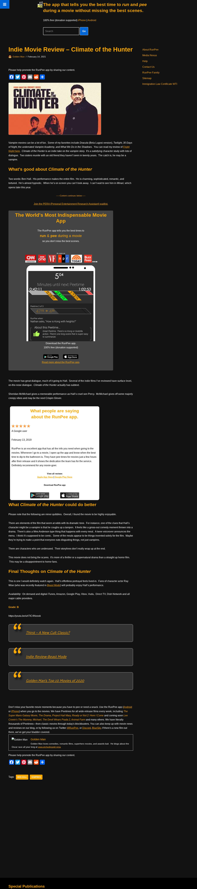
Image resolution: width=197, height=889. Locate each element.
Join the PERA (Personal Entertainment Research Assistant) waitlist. (71, 204)
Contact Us (148, 67)
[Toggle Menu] (4, 4)
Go (84, 31)
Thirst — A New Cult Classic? (48, 632)
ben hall (22, 777)
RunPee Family (150, 72)
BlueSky (96, 728)
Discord (86, 728)
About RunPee (150, 49)
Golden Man (19, 56)
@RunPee (72, 728)
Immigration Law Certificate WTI (159, 84)
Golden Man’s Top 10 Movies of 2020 (55, 680)
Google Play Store (63, 477)
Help (145, 61)
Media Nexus (149, 55)
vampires (36, 777)
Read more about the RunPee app (60, 362)
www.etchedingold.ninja (49, 747)
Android (92, 20)
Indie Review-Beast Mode (46, 656)
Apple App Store (45, 477)
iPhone (82, 20)
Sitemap (146, 78)
